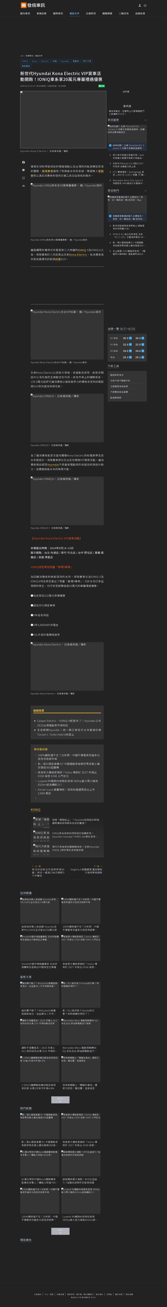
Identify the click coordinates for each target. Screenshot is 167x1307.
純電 (55, 61)
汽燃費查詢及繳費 (119, 391)
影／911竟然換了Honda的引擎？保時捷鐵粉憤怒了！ (79, 1012)
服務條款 (71, 1294)
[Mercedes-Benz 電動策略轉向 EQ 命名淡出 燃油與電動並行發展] (80, 1032)
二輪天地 (124, 13)
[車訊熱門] (146, 191)
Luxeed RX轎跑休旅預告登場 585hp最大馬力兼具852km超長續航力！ (68, 782)
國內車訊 (25, 13)
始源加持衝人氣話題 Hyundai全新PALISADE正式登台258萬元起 (39, 928)
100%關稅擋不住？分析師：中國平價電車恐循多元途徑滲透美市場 (69, 757)
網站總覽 (129, 1294)
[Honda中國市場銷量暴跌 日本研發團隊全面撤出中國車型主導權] (39, 948)
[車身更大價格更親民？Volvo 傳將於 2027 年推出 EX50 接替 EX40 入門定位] (80, 948)
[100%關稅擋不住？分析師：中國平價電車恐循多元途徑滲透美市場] (80, 911)
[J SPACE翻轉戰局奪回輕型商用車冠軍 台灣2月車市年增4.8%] (39, 1069)
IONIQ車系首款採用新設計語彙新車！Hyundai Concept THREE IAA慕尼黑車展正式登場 (75, 835)
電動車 (76, 61)
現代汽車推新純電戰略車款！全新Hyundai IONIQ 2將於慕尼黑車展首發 (75, 848)
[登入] (140, 5)
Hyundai (65, 61)
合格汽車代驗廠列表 (120, 380)
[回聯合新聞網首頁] (23, 5)
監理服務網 (115, 397)
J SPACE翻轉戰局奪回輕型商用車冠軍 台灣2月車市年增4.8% (39, 1086)
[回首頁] (36, 5)
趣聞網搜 (107, 13)
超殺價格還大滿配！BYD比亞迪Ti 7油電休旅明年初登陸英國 (80, 1181)
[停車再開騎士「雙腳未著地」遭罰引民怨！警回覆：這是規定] (80, 1069)
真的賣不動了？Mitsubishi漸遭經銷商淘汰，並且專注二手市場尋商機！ (39, 1012)
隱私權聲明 (88, 1294)
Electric (45, 61)
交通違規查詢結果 (119, 386)
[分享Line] (23, 170)
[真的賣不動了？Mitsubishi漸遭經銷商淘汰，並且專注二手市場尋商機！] (39, 995)
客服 (51, 1294)
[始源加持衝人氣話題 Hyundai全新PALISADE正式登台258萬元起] (39, 911)
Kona (34, 61)
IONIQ (25, 61)
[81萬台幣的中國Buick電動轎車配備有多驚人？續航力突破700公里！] (39, 1163)
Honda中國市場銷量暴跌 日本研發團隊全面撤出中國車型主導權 (39, 965)
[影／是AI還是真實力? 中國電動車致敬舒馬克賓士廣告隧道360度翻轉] (39, 1126)
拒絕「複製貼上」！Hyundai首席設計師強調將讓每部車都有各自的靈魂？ (75, 821)
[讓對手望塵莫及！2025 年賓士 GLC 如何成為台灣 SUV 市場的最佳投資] (39, 1032)
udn (22, 56)
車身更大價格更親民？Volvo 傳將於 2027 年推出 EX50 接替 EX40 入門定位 (67, 774)
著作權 (79, 1294)
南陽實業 (26, 66)
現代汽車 (87, 61)
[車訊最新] (146, 120)
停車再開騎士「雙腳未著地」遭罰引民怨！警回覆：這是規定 (80, 1086)
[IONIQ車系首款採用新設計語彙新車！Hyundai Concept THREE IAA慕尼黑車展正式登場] (41, 835)
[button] (145, 5)
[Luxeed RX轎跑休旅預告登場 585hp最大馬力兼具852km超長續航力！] (80, 1201)
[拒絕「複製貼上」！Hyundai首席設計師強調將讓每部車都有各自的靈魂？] (41, 822)
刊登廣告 (37, 1294)
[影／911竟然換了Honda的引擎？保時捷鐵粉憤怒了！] (80, 995)
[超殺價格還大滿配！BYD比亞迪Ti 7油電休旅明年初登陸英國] (80, 1163)
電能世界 (74, 13)
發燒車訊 (29, 56)
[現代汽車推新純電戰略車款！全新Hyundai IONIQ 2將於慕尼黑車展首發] (41, 849)
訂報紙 (109, 1294)
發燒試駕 (42, 13)
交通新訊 (91, 13)
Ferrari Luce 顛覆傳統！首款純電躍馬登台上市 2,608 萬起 (66, 791)
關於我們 (119, 1294)
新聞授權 (60, 1294)
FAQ (46, 1294)
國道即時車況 (117, 374)
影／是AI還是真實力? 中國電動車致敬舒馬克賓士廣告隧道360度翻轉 (69, 765)
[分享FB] (23, 162)
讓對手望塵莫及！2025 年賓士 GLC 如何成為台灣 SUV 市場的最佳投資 (40, 1049)
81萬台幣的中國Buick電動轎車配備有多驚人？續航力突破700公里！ (40, 1181)
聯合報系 (99, 1294)
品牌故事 (140, 13)
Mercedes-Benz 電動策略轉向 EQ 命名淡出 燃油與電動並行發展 (80, 1049)
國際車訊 (58, 13)
